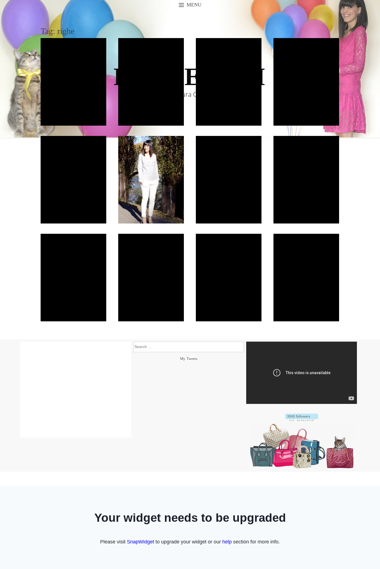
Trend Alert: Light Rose (73, 179)
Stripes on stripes (306, 277)
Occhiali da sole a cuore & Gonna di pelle (73, 81)
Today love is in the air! (151, 179)
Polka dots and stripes (228, 277)
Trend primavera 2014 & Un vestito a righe (151, 81)
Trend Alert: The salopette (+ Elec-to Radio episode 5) (306, 179)
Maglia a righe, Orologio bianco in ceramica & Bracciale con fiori (306, 82)
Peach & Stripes (151, 277)
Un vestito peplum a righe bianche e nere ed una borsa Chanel (229, 179)
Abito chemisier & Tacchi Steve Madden (228, 81)
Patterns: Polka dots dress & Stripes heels (73, 277)
